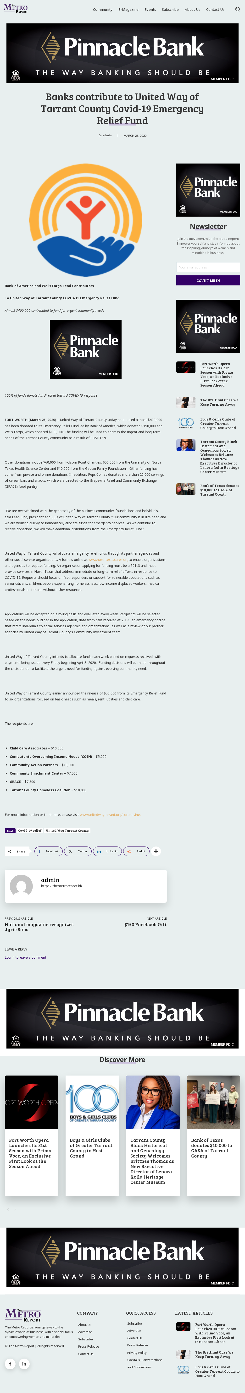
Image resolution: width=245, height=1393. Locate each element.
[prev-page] (8, 1209)
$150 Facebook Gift (145, 924)
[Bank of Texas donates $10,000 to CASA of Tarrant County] (185, 489)
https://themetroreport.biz (62, 886)
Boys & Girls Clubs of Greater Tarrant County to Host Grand (218, 423)
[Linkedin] (24, 1364)
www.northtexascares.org (108, 559)
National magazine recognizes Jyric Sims (39, 927)
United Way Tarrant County (67, 830)
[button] (237, 9)
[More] (156, 851)
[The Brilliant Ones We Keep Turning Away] (185, 402)
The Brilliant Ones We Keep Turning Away (219, 402)
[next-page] (15, 1209)
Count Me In (208, 280)
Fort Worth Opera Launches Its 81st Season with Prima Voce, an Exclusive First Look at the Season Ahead (216, 374)
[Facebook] (10, 1364)
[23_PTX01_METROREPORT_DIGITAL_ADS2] (86, 383)
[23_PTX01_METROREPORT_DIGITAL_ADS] (122, 53)
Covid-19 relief (30, 830)
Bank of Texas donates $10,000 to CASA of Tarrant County (219, 490)
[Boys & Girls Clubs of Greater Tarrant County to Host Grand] (185, 422)
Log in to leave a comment (25, 957)
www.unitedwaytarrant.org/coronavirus (110, 814)
